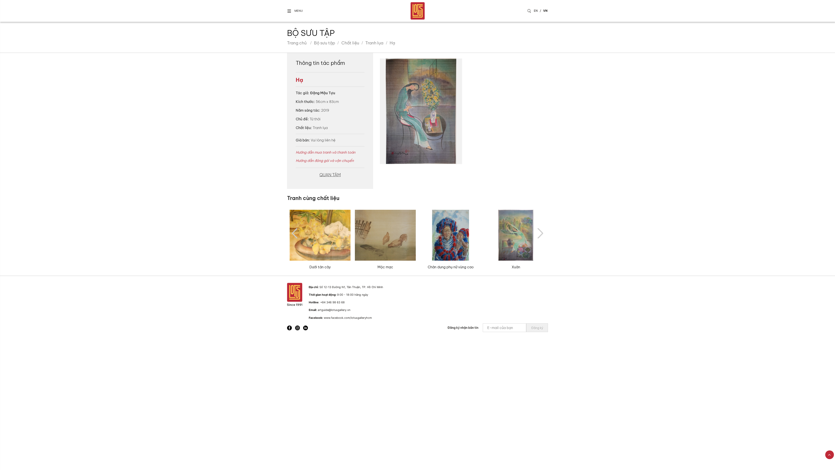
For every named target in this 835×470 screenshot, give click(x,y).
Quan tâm (330, 174)
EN (536, 10)
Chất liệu (350, 42)
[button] (295, 11)
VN (545, 10)
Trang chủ (297, 42)
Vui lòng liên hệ (323, 140)
